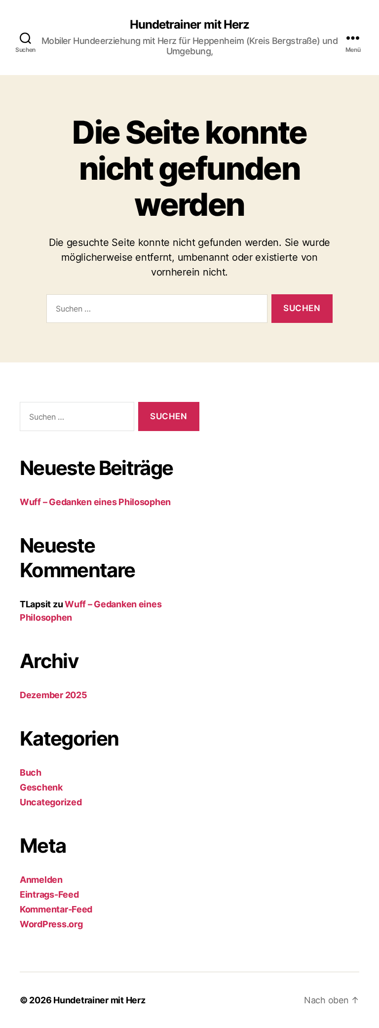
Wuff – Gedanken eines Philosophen (95, 502)
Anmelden (41, 879)
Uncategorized (51, 802)
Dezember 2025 (53, 695)
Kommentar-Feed (56, 909)
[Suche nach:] (154, 310)
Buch (30, 772)
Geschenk (41, 787)
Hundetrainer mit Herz (189, 25)
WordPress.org (51, 924)
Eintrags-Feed (49, 894)
